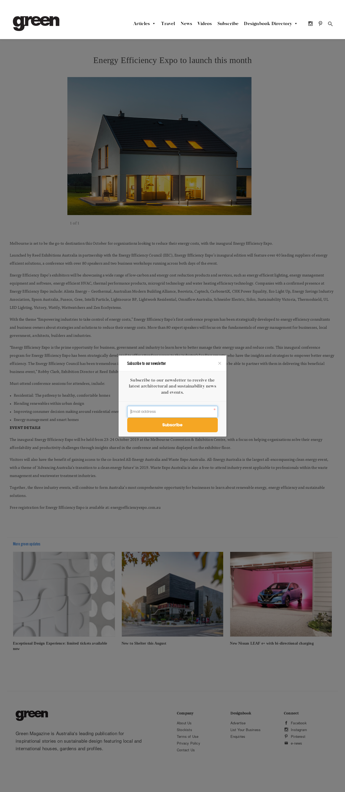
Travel (168, 23)
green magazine (36, 23)
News (186, 23)
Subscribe (228, 23)
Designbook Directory (268, 23)
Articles (141, 23)
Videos (205, 23)
